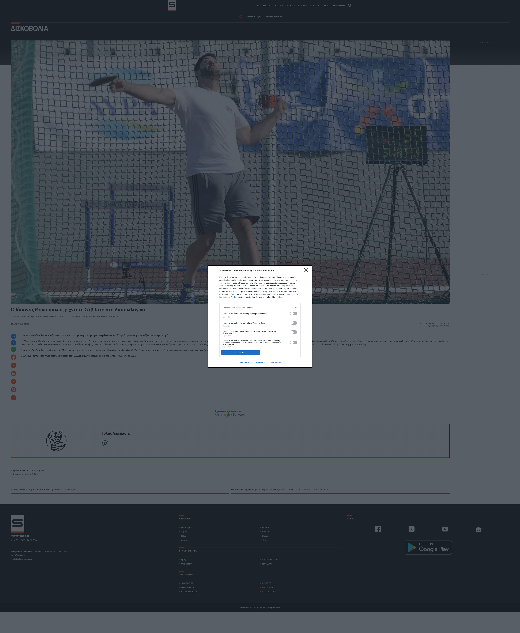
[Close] (306, 270)
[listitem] (260, 307)
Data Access (260, 362)
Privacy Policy (275, 362)
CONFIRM (240, 353)
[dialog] (260, 316)
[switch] (293, 313)
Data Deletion (245, 362)
